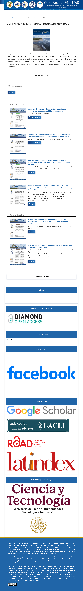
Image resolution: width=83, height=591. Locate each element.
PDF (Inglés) (35, 117)
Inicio (8, 18)
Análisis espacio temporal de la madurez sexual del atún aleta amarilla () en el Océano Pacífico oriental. (49, 162)
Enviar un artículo (42, 277)
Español (9, 299)
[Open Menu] (2, 2)
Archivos (14, 18)
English (9, 296)
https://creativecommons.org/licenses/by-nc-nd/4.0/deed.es (25, 580)
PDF (12, 92)
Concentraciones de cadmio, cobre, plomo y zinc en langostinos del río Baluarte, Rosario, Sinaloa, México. (50, 188)
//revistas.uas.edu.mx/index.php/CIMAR (22, 549)
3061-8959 (13, 553)
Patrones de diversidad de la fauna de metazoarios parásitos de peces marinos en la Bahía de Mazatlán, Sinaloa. (48, 221)
